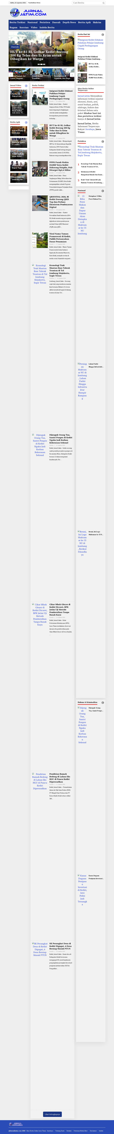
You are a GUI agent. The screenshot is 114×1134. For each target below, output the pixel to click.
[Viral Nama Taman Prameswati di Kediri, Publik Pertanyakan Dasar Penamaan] (71, 258)
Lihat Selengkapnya (52, 1114)
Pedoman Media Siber (81, 1131)
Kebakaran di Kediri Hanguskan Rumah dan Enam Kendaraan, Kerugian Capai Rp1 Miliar (91, 173)
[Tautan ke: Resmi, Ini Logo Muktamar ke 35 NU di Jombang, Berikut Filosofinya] (82, 613)
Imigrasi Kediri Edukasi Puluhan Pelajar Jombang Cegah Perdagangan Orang (61, 94)
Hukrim (51, 445)
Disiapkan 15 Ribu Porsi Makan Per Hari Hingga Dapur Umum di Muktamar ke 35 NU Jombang (96, 197)
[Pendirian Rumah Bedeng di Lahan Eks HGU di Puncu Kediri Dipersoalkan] (52, 799)
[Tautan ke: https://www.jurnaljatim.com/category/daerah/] (102, 34)
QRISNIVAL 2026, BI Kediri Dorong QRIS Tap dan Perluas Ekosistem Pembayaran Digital (61, 201)
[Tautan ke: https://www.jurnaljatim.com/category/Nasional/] (102, 191)
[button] (103, 3)
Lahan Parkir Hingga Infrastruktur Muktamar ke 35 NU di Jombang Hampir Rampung (96, 365)
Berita (32, 1131)
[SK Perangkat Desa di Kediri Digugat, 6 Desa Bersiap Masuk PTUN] (57, 968)
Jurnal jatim (84, 95)
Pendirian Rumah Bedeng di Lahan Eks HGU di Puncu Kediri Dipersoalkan (59, 778)
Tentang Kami (59, 1131)
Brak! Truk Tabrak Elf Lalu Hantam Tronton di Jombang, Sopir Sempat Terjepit (91, 181)
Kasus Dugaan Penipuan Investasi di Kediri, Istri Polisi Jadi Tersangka (96, 877)
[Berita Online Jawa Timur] (28, 12)
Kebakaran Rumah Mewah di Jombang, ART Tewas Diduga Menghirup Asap (62, 77)
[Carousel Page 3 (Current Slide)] (44, 64)
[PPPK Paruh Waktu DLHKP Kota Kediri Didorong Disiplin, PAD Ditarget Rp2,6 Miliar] (63, 190)
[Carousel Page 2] (41, 64)
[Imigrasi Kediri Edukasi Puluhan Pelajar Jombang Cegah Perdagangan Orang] (55, 118)
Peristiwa (51, 278)
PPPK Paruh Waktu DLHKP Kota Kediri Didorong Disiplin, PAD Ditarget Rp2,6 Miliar (36, 55)
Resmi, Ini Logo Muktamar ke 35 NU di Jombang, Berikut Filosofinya (96, 533)
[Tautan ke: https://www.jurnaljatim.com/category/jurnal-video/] (26, 85)
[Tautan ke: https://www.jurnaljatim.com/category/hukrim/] (102, 702)
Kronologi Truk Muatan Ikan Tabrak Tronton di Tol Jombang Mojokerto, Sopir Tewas (59, 270)
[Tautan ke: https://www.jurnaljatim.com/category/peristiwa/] (102, 141)
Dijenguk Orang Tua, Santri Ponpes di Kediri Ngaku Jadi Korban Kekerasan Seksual (60, 438)
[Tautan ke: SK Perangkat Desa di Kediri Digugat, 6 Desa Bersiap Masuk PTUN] (40, 1024)
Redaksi (69, 1131)
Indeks (101, 1131)
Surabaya (90, 129)
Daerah (15, 46)
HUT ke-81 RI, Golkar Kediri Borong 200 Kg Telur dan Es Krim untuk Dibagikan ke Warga (59, 130)
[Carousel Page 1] (39, 64)
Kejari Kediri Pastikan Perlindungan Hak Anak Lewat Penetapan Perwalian (19, 77)
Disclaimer (93, 1131)
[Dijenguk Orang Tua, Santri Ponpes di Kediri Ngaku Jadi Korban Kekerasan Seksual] (60, 459)
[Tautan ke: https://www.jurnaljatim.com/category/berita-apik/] (26, 122)
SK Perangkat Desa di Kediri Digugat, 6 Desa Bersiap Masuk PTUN (60, 946)
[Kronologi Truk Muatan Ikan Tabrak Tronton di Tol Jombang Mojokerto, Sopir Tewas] (62, 293)
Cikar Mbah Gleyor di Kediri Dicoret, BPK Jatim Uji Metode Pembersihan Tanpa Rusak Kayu (59, 609)
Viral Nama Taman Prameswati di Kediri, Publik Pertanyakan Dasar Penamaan (60, 237)
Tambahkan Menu (34, 3)
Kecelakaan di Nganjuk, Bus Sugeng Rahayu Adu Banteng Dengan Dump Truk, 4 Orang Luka (41, 77)
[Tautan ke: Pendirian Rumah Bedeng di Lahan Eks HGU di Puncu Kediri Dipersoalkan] (40, 855)
